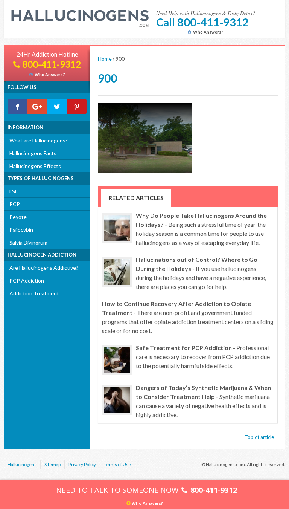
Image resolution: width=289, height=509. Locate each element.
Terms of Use (117, 464)
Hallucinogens (22, 464)
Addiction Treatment (34, 293)
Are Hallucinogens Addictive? (43, 267)
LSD (14, 191)
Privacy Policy (82, 464)
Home (105, 58)
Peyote (18, 217)
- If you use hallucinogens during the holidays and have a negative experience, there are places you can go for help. (201, 273)
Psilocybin (21, 229)
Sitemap (52, 464)
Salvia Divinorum (28, 242)
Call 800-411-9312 (202, 22)
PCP (14, 204)
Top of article (259, 437)
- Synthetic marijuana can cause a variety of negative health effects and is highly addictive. (203, 401)
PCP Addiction (26, 280)
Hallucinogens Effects (35, 166)
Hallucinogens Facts (32, 153)
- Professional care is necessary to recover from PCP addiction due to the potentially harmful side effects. (203, 356)
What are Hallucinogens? (38, 140)
